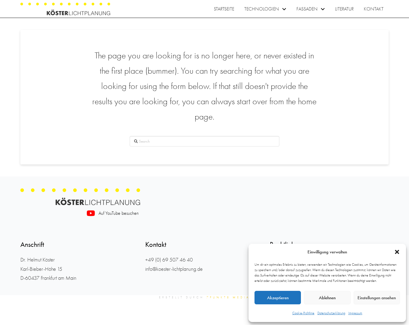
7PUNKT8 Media (228, 297)
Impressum (355, 313)
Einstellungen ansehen (377, 297)
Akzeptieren (278, 297)
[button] (397, 252)
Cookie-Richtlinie (303, 313)
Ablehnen (327, 297)
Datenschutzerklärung (331, 313)
